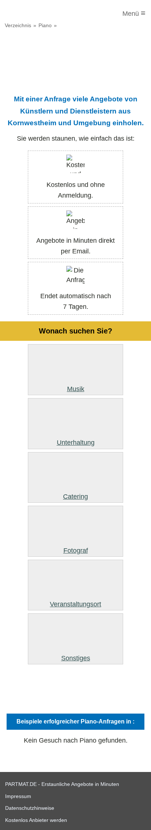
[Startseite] (35, 13)
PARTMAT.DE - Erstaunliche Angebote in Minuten (62, 784)
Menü (134, 13)
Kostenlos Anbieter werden (36, 820)
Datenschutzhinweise (29, 808)
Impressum (18, 796)
